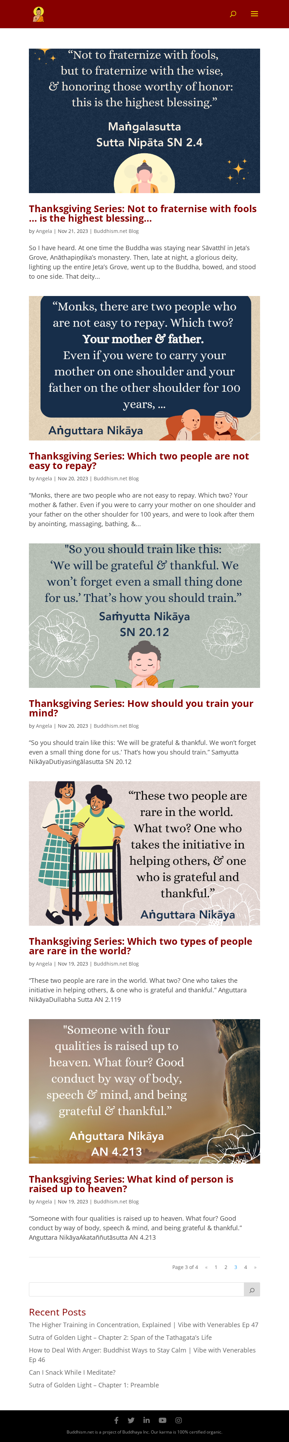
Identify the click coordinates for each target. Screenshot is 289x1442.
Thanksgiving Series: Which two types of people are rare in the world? (140, 946)
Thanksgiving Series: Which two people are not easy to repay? (139, 460)
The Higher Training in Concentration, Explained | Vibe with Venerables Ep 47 (143, 1324)
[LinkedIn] (146, 1420)
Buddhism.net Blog (116, 231)
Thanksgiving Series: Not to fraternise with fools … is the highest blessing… (143, 213)
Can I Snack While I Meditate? (72, 1372)
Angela (44, 231)
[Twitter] (131, 1420)
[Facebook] (116, 1420)
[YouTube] (163, 1420)
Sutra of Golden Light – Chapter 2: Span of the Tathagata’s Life (120, 1337)
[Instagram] (179, 1420)
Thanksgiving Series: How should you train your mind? (141, 708)
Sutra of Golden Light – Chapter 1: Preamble (94, 1385)
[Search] (252, 1289)
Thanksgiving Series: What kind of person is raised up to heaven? (131, 1183)
